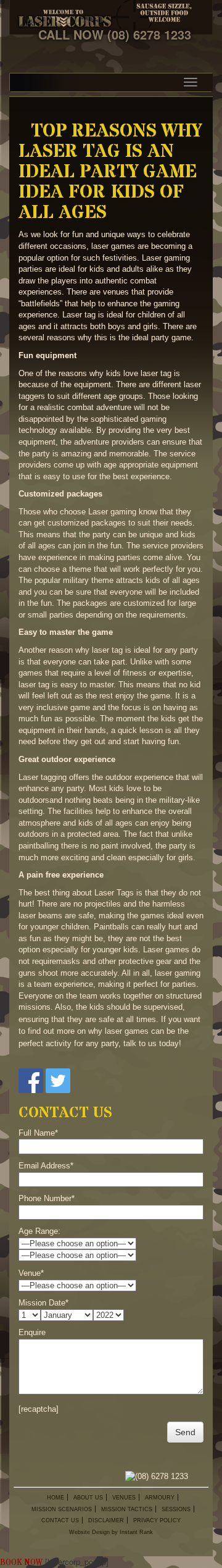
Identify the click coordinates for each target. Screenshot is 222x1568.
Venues (124, 1498)
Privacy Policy (157, 1520)
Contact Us (60, 1520)
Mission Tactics (126, 1509)
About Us (88, 1498)
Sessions (176, 1509)
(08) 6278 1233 (149, 34)
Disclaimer (106, 1520)
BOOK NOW (21, 1562)
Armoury (160, 1498)
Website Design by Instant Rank (111, 1532)
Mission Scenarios (61, 1509)
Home (55, 1498)
